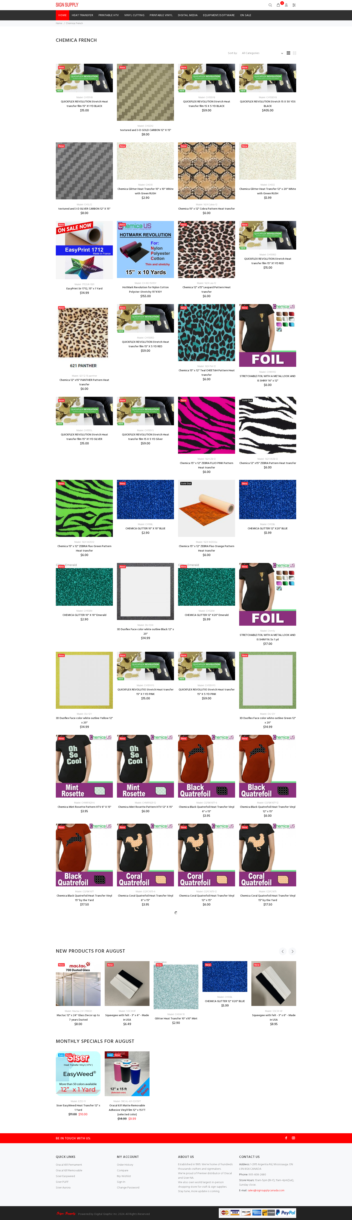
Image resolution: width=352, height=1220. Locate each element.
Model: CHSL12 (84, 205)
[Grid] (288, 53)
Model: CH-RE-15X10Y (145, 283)
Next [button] (292, 1096)
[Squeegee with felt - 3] (127, 1128)
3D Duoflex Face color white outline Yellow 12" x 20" (84, 720)
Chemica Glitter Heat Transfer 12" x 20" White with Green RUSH (267, 191)
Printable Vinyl (161, 15)
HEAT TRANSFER (82, 15)
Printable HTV (109, 15)
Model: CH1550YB (268, 98)
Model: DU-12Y (84, 714)
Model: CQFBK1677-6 (206, 803)
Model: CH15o (206, 946)
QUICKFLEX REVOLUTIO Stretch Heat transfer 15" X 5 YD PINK (207, 692)
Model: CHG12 (268, 185)
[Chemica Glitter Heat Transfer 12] (267, 161)
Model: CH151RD (268, 255)
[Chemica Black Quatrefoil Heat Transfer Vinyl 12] (267, 766)
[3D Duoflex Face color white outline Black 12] (145, 591)
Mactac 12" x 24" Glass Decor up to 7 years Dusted (78, 1162)
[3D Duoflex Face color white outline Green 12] (267, 680)
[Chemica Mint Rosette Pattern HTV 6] (84, 766)
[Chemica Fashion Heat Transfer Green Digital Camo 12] (206, 1013)
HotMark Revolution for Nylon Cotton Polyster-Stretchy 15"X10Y (145, 289)
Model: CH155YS (145, 431)
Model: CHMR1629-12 (145, 803)
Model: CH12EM (206, 611)
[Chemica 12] (206, 249)
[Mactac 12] (78, 1128)
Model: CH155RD (145, 338)
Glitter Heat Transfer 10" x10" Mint (176, 1163)
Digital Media (188, 15)
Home (62, 15)
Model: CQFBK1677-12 (267, 803)
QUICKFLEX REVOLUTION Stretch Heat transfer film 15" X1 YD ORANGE (145, 952)
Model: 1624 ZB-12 (207, 459)
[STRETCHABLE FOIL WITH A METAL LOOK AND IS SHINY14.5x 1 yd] (267, 594)
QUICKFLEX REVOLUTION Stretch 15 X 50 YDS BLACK (268, 104)
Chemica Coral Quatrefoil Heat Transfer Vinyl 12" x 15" (206, 898)
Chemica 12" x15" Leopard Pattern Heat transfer (207, 289)
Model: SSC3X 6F (274, 1156)
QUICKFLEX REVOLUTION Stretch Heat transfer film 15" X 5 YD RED (145, 344)
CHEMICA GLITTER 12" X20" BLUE (268, 528)
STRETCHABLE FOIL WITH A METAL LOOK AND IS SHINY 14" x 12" (268, 378)
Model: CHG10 (145, 185)
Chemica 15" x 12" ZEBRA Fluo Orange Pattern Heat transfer (206, 548)
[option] (78, 1138)
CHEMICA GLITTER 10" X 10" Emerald (84, 615)
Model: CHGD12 (145, 126)
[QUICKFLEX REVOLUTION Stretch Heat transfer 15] (84, 1009)
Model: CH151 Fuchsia (84, 1029)
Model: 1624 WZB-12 (267, 459)
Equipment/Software (219, 15)
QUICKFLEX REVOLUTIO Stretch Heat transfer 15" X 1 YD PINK (146, 692)
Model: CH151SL (84, 431)
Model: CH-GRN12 (207, 1037)
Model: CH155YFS (207, 686)
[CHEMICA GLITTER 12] (267, 499)
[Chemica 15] (206, 171)
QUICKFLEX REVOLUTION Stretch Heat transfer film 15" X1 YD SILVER (84, 437)
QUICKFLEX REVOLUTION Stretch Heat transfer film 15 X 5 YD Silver (145, 437)
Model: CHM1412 (267, 372)
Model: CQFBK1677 (84, 892)
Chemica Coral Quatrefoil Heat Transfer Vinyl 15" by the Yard (267, 898)
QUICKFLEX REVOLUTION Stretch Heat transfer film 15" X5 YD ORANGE (206, 952)
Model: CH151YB (84, 98)
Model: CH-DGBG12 (267, 975)
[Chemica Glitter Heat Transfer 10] (145, 161)
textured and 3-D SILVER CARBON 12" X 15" (84, 209)
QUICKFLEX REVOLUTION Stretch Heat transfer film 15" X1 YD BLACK (84, 104)
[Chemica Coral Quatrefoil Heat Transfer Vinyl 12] (206, 855)
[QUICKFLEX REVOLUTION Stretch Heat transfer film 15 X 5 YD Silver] (145, 411)
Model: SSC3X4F (127, 1156)
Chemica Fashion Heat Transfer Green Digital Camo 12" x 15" (206, 1043)
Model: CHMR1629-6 (84, 803)
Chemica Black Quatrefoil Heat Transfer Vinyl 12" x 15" (267, 809)
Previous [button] (283, 1096)
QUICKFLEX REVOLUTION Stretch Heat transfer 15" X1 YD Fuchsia (84, 1035)
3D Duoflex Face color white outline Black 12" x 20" (145, 631)
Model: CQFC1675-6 (145, 892)
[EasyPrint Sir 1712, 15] (84, 250)
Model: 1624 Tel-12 (206, 366)
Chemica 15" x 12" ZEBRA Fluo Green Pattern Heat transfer (84, 548)
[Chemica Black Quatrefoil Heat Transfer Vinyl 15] (84, 855)
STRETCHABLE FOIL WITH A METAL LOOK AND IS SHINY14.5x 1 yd (268, 637)
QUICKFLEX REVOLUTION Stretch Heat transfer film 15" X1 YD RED (267, 261)
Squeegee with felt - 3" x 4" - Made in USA (127, 1162)
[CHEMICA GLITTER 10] (145, 499)
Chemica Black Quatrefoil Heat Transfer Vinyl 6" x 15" (206, 809)
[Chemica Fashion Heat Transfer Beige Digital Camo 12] (267, 941)
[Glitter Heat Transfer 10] (176, 1130)
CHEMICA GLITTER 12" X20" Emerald (207, 615)
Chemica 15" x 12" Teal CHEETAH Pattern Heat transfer (207, 372)
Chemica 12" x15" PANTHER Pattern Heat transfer (84, 382)
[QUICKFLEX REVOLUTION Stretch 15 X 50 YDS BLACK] (267, 78)
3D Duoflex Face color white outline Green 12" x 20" (268, 720)
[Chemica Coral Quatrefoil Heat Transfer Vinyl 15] (267, 855)
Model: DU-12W (145, 625)
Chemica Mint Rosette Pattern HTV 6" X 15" (84, 807)
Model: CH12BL (267, 524)
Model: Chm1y (267, 631)
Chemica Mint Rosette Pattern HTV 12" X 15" (145, 807)
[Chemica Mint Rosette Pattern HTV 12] (145, 766)
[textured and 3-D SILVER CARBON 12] (84, 171)
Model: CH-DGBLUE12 (84, 975)
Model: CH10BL (145, 524)
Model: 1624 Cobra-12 (206, 205)
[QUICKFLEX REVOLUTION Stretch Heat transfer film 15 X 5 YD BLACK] (206, 78)
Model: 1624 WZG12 (84, 542)
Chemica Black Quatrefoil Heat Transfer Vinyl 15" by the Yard (84, 898)
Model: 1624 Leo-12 (206, 283)
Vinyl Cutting (134, 15)
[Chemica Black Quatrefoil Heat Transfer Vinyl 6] (206, 766)
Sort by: (233, 53)
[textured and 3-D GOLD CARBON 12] (145, 92)
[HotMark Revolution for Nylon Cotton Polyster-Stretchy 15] (145, 249)
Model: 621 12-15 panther (84, 376)
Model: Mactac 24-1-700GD (78, 1156)
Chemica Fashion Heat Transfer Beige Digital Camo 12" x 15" (268, 981)
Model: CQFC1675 (267, 892)
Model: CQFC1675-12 (206, 892)
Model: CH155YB (206, 98)
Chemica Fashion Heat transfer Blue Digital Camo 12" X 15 (84, 981)
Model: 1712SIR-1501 (84, 284)
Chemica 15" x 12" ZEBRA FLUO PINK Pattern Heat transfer (206, 465)
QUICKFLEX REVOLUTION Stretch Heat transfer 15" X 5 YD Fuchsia (145, 1035)
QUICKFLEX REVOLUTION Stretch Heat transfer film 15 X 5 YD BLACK (206, 104)
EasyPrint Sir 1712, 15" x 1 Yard (84, 288)
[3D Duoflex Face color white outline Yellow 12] (84, 680)
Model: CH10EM (84, 611)
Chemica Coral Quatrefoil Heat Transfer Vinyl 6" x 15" (145, 898)
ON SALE (245, 15)
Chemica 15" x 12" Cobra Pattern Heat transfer (206, 209)
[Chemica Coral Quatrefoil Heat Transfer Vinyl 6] (145, 855)
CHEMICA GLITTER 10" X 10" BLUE (145, 528)
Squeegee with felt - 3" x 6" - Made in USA (274, 1162)
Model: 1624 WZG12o (206, 542)
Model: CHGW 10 (176, 1159)
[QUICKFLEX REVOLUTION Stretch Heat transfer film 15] (84, 78)
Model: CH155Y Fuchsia (145, 1029)
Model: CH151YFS (145, 686)
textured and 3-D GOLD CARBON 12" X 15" (145, 130)
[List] (295, 53)
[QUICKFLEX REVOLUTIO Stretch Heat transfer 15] (145, 666)
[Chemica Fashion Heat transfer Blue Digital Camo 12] (84, 941)
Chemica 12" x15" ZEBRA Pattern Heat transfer (267, 463)
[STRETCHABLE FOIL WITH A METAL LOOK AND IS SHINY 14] (267, 335)
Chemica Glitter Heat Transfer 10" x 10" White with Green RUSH (146, 191)
